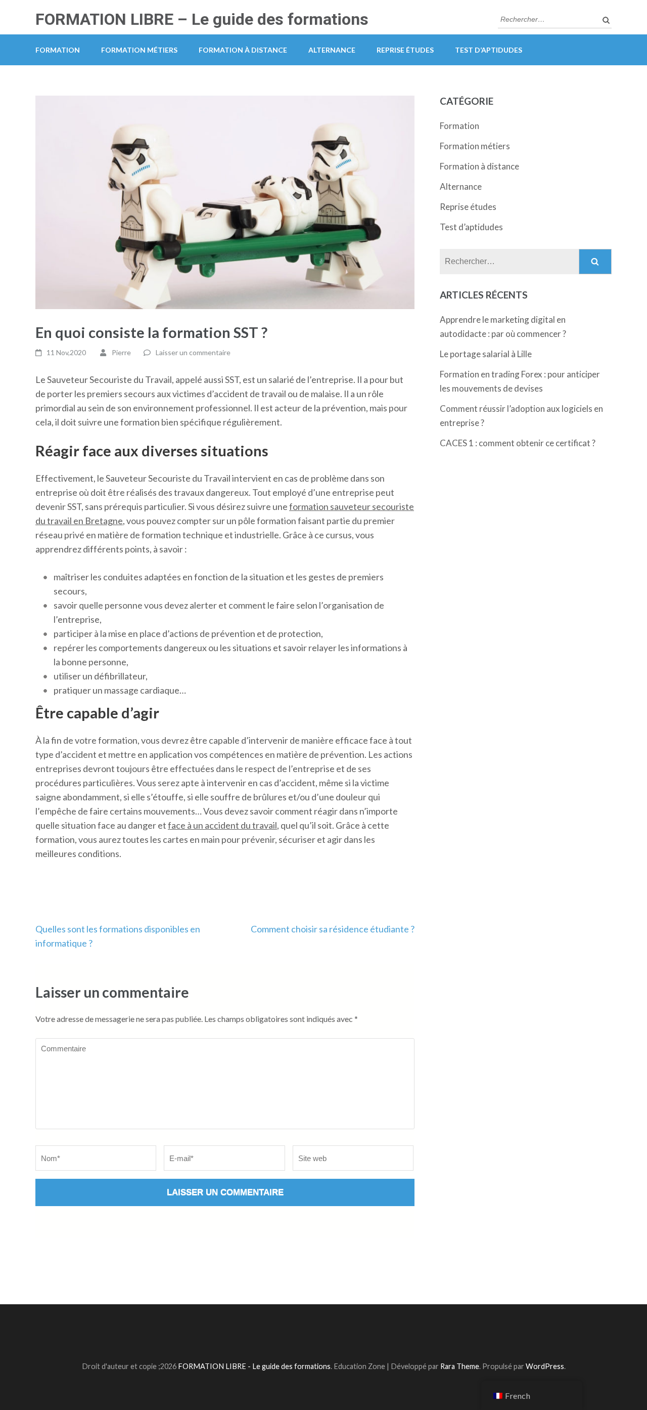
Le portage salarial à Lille (486, 354)
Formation (57, 50)
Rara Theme (459, 1366)
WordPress (545, 1366)
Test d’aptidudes (488, 50)
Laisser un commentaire (193, 352)
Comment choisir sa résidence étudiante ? (332, 928)
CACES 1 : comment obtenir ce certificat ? (517, 443)
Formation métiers (139, 50)
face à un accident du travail (222, 825)
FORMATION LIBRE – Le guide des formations (201, 19)
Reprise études (405, 50)
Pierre (121, 352)
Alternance (331, 50)
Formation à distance (243, 50)
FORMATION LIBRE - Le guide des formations (254, 1366)
